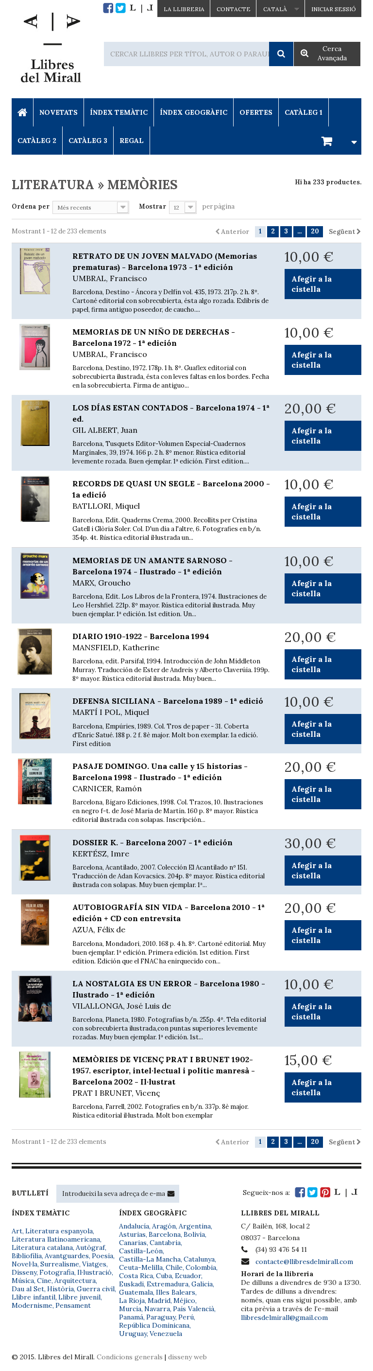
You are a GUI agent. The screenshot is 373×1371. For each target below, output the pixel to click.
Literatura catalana (42, 1247)
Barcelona (165, 1234)
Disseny (24, 1272)
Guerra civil (96, 1288)
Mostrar (152, 206)
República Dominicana (154, 1325)
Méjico (184, 1300)
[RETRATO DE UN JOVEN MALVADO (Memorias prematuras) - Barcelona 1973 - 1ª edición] (35, 271)
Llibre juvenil (79, 1297)
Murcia (130, 1308)
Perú (186, 1317)
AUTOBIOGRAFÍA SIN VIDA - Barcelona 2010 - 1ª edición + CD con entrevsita (168, 918)
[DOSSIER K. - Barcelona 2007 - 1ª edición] (35, 858)
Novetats (58, 112)
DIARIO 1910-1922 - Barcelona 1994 (140, 641)
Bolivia (194, 1234)
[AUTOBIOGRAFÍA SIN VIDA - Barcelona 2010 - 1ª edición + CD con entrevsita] (35, 922)
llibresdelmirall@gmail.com (284, 1317)
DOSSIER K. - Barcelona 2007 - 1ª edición (152, 847)
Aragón (164, 1226)
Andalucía (134, 1226)
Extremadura (167, 1284)
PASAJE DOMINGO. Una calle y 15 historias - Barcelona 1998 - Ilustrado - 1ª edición (160, 777)
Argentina (195, 1226)
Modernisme (32, 1305)
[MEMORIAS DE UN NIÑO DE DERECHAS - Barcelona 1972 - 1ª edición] (35, 347)
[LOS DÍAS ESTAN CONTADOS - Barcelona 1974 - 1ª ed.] (35, 423)
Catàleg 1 (303, 112)
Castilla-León (141, 1250)
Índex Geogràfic (193, 112)
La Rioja (132, 1300)
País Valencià (193, 1308)
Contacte (234, 9)
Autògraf (90, 1247)
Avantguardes (67, 1255)
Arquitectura (75, 1280)
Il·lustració (94, 1272)
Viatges (94, 1264)
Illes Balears (175, 1292)
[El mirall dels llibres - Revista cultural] (141, 8)
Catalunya (199, 1259)
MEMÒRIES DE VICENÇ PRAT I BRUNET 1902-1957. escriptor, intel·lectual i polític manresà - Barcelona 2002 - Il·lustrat (163, 1076)
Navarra (157, 1308)
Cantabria (165, 1242)
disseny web (187, 1357)
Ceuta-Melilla (141, 1267)
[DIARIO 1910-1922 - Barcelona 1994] (35, 651)
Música (23, 1280)
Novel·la (24, 1264)
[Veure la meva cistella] (337, 140)
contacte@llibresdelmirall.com (304, 1261)
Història (60, 1288)
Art (17, 1231)
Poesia (102, 1255)
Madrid (159, 1300)
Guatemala (136, 1292)
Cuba (164, 1275)
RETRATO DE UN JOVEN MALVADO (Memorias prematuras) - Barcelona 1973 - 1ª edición (164, 267)
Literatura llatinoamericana (56, 1239)
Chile (174, 1267)
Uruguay (133, 1333)
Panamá (131, 1317)
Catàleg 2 (36, 140)
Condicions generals (130, 1357)
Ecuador (188, 1275)
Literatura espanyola (59, 1231)
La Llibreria (184, 9)
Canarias (133, 1242)
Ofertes (255, 112)
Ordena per (31, 206)
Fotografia (56, 1272)
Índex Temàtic (119, 112)
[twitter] (121, 8)
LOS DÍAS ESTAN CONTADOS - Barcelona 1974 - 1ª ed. (171, 419)
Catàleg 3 (87, 140)
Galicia (202, 1284)
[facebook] (108, 8)
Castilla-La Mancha (150, 1259)
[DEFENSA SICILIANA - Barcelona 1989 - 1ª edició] (35, 716)
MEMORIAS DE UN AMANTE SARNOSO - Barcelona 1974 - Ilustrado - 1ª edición (152, 571)
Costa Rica (136, 1275)
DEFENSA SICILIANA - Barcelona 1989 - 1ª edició (167, 706)
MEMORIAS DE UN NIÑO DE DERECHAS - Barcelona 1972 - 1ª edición (153, 343)
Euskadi (131, 1284)
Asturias (132, 1234)
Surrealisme (59, 1264)
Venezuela (166, 1333)
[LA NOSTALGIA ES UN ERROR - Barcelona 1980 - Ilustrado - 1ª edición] (35, 999)
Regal (131, 140)
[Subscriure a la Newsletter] (171, 1193)
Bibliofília (27, 1255)
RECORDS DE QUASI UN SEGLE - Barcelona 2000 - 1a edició (171, 495)
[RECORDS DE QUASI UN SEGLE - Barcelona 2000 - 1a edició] (35, 499)
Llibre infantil (33, 1297)
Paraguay (160, 1317)
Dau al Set (28, 1288)
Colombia (201, 1267)
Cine (44, 1280)
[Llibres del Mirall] (50, 50)
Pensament (73, 1305)
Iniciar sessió (333, 9)
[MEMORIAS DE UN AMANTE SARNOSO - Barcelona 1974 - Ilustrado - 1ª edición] (35, 575)
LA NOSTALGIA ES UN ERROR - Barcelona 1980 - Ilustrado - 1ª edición (168, 995)
